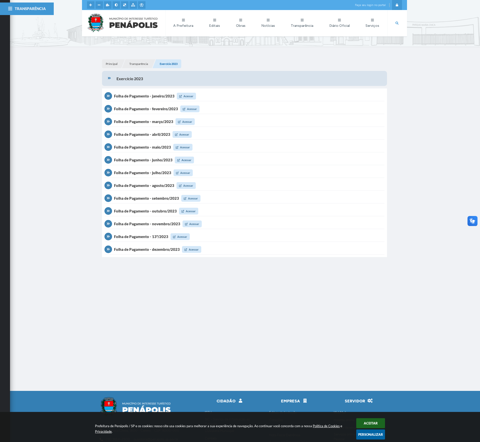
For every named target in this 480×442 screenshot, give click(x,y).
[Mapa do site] (133, 5)
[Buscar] (397, 23)
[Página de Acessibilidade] (142, 5)
